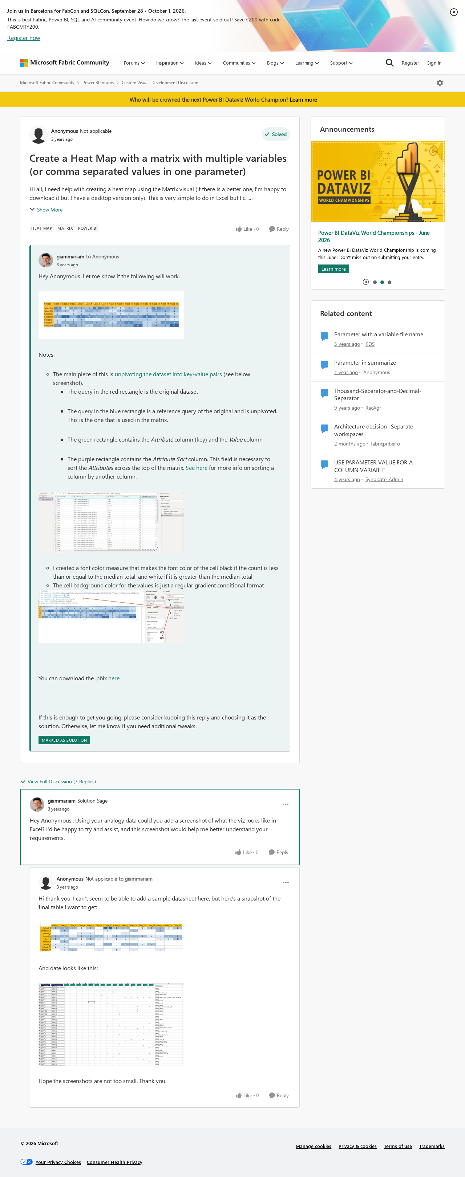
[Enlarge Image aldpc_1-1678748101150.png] (111, 1024)
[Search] (389, 62)
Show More (49, 209)
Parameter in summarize (365, 362)
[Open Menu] (440, 83)
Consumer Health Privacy (114, 1162)
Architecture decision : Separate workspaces (373, 430)
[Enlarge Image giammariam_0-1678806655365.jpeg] (111, 616)
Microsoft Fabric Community (47, 82)
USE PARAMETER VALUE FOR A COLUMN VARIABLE (373, 466)
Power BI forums (98, 82)
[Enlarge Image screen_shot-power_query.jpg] (111, 522)
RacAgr (373, 407)
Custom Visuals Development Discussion (160, 82)
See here (196, 467)
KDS (370, 343)
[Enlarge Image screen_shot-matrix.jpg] (111, 315)
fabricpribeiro (385, 443)
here (114, 678)
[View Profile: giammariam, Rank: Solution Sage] (37, 804)
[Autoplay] (366, 282)
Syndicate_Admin (384, 479)
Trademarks (432, 1146)
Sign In (434, 63)
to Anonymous (102, 256)
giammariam (70, 256)
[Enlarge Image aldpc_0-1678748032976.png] (111, 937)
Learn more (303, 99)
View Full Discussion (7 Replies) (62, 781)
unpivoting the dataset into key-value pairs (168, 374)
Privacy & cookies (358, 1146)
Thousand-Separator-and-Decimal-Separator (377, 394)
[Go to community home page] (64, 63)
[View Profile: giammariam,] (46, 260)
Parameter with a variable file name (378, 334)
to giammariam (136, 878)
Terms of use (398, 1146)
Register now (23, 37)
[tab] (374, 282)
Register (410, 63)
